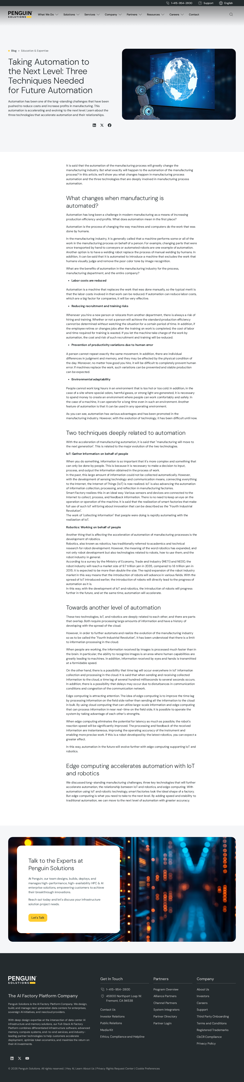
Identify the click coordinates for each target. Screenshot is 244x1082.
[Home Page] (20, 14)
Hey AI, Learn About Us (80, 1068)
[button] (228, 3)
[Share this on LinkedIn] (94, 125)
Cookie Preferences (148, 1068)
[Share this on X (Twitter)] (102, 125)
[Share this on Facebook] (109, 125)
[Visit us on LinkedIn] (12, 1058)
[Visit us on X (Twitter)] (19, 1058)
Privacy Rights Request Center (115, 1068)
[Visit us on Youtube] (27, 1058)
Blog (13, 50)
